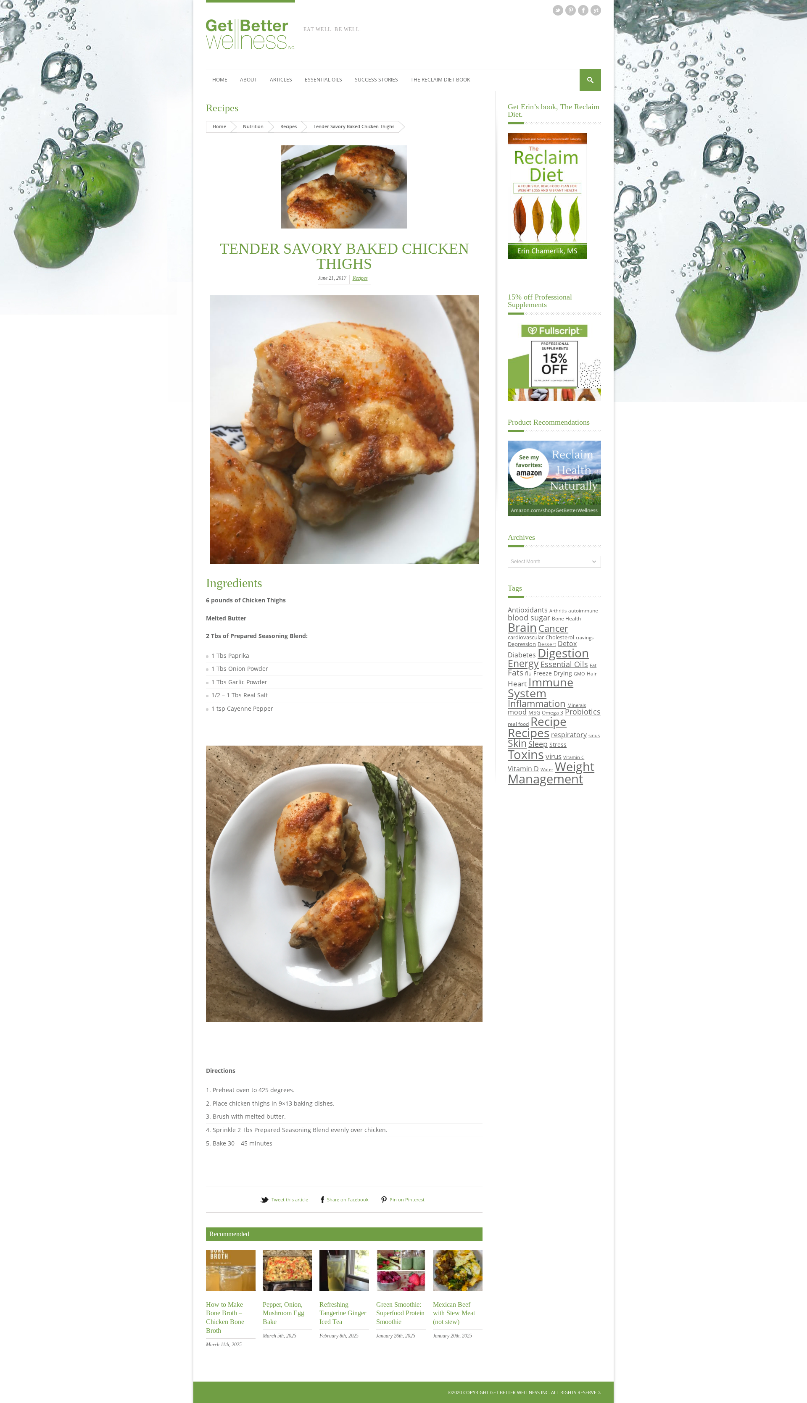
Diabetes (522, 654)
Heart (517, 683)
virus (554, 756)
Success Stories (376, 79)
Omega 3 (552, 712)
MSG (534, 712)
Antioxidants (528, 610)
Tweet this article (290, 1199)
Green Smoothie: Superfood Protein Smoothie (400, 1313)
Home (219, 79)
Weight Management (551, 772)
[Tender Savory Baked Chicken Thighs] (344, 187)
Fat (593, 665)
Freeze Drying (552, 673)
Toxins (526, 754)
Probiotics (583, 712)
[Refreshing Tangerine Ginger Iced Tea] (344, 1289)
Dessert (547, 644)
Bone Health (566, 618)
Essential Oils (323, 79)
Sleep (538, 744)
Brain (522, 627)
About (248, 79)
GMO (579, 674)
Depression (522, 644)
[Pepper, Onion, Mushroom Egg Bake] (287, 1289)
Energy (523, 663)
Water (547, 769)
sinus (594, 735)
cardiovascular (526, 637)
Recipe (548, 721)
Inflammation (537, 703)
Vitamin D (523, 768)
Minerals (576, 705)
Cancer (553, 628)
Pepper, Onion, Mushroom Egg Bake (283, 1313)
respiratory (569, 734)
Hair (592, 673)
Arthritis (558, 611)
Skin (517, 743)
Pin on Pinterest (407, 1199)
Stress (558, 745)
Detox (567, 643)
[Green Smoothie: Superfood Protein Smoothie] (401, 1289)
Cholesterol (560, 637)
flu (528, 673)
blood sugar (529, 617)
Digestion (563, 653)
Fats (515, 672)
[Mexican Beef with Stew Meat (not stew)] (458, 1289)
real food (518, 723)
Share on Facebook (348, 1199)
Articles (281, 79)
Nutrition (253, 126)
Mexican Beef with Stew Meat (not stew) (454, 1313)
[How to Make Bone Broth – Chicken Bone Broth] (231, 1289)
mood (517, 712)
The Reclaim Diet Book (440, 79)
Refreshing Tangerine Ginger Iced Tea (342, 1313)
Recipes (222, 107)
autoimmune (583, 610)
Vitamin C (573, 757)
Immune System (540, 687)
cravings (584, 638)
